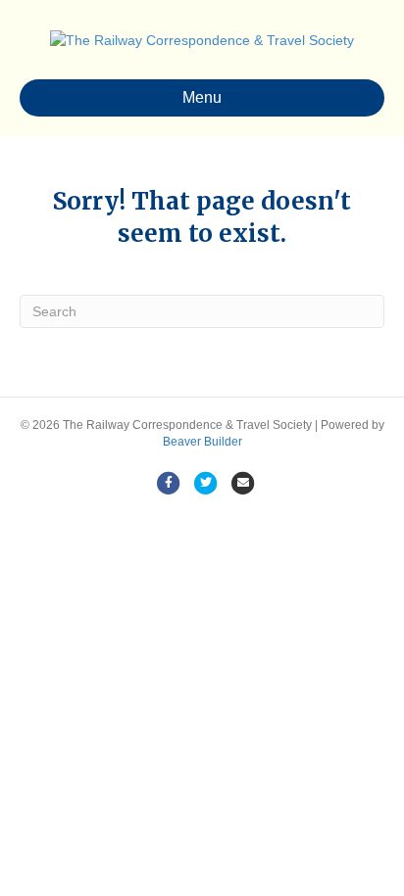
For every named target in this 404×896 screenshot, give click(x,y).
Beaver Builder (202, 441)
